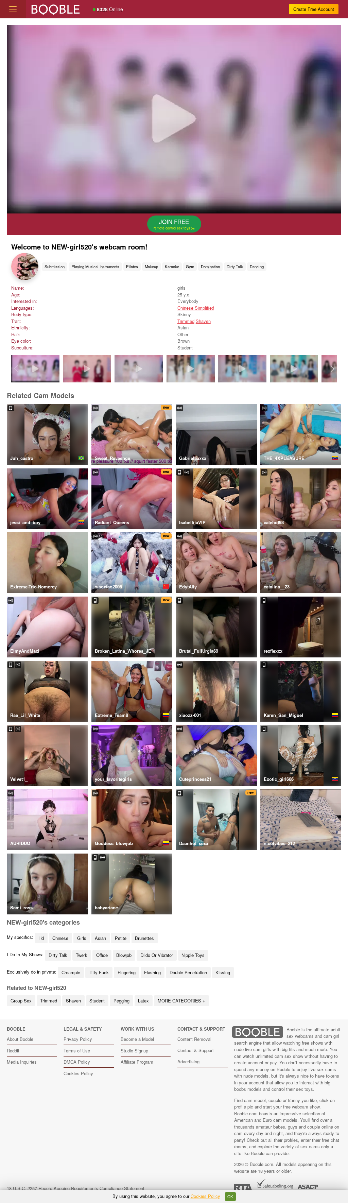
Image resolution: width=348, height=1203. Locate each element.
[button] (332, 368)
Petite (120, 938)
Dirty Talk (235, 266)
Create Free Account (313, 9)
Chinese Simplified (195, 308)
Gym (190, 266)
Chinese (60, 938)
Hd (41, 938)
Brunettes (144, 938)
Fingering (127, 972)
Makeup (151, 266)
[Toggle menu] (13, 9)
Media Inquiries (22, 1062)
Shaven (203, 321)
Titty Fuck (99, 972)
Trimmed (185, 321)
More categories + (181, 1000)
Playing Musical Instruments (95, 266)
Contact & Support (195, 1050)
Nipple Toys (193, 955)
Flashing (152, 972)
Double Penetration (188, 972)
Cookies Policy (78, 1073)
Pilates (132, 266)
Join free (172, 224)
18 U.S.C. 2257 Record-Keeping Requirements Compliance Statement (75, 1188)
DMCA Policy (77, 1062)
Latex (143, 1000)
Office (102, 955)
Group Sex (21, 1000)
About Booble (20, 1039)
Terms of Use (77, 1050)
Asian (100, 938)
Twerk (81, 955)
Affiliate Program (137, 1062)
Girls (81, 938)
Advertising (188, 1061)
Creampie (71, 972)
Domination (210, 266)
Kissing (222, 972)
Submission (55, 266)
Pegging (121, 1000)
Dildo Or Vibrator (156, 955)
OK (230, 1196)
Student (97, 1000)
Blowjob (124, 955)
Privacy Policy (78, 1039)
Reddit (13, 1050)
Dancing (257, 266)
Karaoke (172, 266)
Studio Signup (134, 1050)
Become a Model (137, 1039)
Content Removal (194, 1039)
